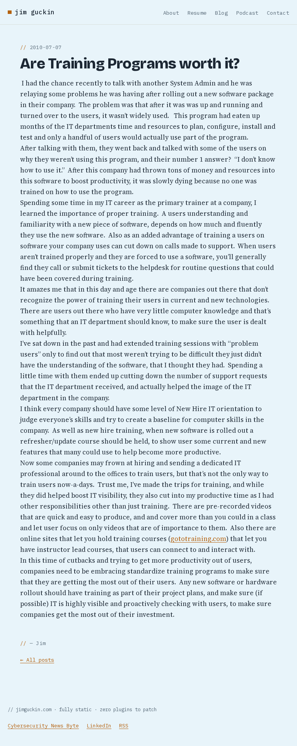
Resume (197, 12)
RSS (123, 725)
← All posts (37, 659)
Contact (278, 12)
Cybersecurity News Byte (43, 725)
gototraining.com (198, 538)
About (171, 12)
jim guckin (35, 12)
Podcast (247, 12)
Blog (221, 12)
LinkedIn (99, 725)
